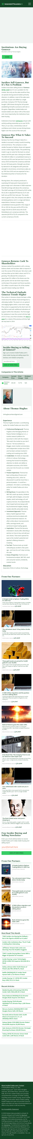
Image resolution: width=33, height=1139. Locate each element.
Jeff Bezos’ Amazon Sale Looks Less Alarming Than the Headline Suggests (14, 949)
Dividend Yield (28, 377)
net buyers (19, 121)
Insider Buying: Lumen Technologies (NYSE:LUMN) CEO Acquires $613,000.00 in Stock (16, 961)
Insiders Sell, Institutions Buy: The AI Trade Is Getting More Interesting (16, 943)
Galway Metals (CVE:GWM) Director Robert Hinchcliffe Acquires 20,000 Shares (16, 1023)
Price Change (20, 377)
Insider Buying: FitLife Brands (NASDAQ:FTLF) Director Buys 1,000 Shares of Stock (16, 1003)
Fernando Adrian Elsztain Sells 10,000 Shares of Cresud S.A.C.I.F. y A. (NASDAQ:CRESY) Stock (14, 1017)
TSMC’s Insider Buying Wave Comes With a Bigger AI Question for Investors (16, 955)
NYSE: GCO (5, 90)
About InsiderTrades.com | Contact (13, 1086)
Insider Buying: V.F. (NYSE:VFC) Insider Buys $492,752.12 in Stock (14, 979)
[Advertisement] (16, 25)
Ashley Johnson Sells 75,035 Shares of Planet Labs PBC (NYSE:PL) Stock (14, 968)
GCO (5, 384)
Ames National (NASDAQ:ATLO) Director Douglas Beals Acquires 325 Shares (15, 997)
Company (5, 377)
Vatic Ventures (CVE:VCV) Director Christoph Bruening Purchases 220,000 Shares (16, 1029)
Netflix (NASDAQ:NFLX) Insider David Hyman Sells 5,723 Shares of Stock (14, 974)
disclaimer (7, 1125)
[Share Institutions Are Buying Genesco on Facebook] (3, 57)
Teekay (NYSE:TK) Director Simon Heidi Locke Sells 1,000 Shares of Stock (15, 1035)
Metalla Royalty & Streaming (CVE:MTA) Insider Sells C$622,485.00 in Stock (15, 991)
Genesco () (6, 383)
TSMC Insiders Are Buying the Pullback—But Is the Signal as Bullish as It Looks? (15, 937)
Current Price (13, 377)
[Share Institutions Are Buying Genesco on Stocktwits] (7, 57)
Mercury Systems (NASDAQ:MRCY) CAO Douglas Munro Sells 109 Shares (15, 1010)
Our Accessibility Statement (10, 1109)
